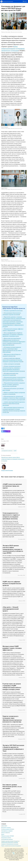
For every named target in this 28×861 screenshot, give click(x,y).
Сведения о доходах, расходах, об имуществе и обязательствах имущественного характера (10, 842)
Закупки (2, 834)
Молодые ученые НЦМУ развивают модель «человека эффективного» (12, 648)
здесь (13, 852)
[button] (2, 21)
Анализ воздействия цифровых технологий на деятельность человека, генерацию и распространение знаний (13, 360)
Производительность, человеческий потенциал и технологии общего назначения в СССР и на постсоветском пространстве (14, 398)
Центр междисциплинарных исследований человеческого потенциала (12, 48)
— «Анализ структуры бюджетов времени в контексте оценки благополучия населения (14, 403)
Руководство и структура (6, 827)
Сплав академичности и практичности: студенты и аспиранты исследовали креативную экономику (11, 516)
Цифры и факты (4, 825)
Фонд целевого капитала (6, 837)
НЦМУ (15, 450)
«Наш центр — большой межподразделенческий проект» (11, 609)
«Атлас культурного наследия (11, 364)
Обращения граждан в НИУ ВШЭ (7, 835)
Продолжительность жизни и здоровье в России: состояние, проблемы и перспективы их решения (14, 384)
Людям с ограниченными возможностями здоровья (11, 845)
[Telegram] (4, 428)
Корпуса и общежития (5, 832)
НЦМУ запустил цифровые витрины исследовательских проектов (12, 583)
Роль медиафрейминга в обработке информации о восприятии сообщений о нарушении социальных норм (13, 334)
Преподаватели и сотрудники (7, 830)
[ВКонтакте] (2, 428)
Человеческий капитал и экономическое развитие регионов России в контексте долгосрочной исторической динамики (14, 379)
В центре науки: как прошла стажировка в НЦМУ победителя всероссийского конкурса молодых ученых (12, 686)
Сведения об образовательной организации (9, 844)
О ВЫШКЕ (3, 824)
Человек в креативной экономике (13, 310)
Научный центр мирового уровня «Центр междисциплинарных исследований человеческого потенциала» (12, 459)
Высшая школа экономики (8, 1)
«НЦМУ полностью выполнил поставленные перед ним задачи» (12, 486)
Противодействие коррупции (7, 839)
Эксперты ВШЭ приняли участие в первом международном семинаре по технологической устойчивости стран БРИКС (13, 549)
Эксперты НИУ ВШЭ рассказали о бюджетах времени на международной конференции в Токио (13, 748)
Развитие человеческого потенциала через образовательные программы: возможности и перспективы (12, 719)
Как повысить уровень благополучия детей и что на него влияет (12, 786)
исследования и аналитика (7, 450)
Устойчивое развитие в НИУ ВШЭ (7, 829)
